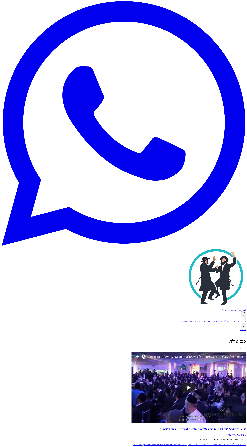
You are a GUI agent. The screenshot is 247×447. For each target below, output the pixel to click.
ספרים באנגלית (180, 444)
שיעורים (204, 321)
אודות (182, 321)
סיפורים (220, 321)
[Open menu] (245, 318)
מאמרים (239, 321)
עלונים (193, 321)
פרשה (198, 321)
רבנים (187, 321)
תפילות (226, 321)
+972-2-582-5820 (166, 444)
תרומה (243, 329)
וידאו (210, 321)
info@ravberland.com (148, 444)
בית (244, 321)
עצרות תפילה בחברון (196, 444)
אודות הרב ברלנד (212, 444)
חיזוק (214, 321)
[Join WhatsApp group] (123, 245)
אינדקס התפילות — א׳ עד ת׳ (233, 444)
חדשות (233, 321)
